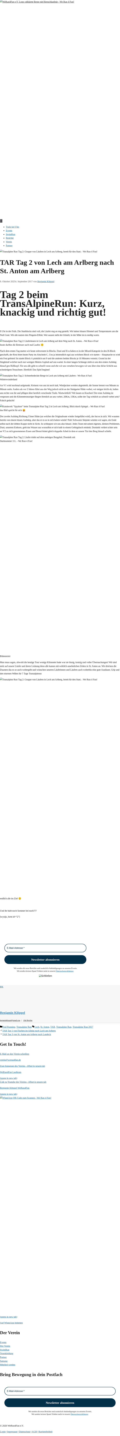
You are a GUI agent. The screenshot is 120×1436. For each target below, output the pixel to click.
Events (9, 230)
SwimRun (10, 234)
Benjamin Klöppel (12, 1012)
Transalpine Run (24, 1027)
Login (3, 1431)
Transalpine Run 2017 (83, 1027)
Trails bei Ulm (12, 227)
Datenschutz (24, 1431)
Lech (37, 1027)
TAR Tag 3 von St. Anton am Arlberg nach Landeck (26, 1034)
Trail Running (8, 1027)
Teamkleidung (6, 1353)
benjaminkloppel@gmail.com (10, 1020)
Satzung (3, 1361)
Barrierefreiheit (45, 1431)
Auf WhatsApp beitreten (11, 1323)
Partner (9, 245)
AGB (34, 1431)
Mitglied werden (7, 1364)
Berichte (10, 238)
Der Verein (5, 1346)
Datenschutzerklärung (64, 971)
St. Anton (44, 1027)
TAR (52, 1027)
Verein (9, 242)
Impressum (12, 1431)
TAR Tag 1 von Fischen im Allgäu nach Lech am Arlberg (29, 1030)
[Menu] (1, 221)
